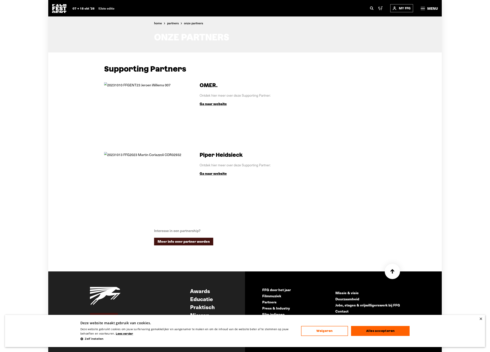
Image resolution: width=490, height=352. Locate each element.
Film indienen (273, 314)
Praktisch (202, 307)
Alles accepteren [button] (380, 331)
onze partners (193, 23)
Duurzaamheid (347, 298)
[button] (187, 339)
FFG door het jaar (276, 289)
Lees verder (124, 333)
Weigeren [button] (324, 331)
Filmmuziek (271, 295)
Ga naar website (213, 103)
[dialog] (245, 331)
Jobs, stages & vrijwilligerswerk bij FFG (367, 305)
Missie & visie (347, 292)
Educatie (201, 299)
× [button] (480, 319)
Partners (269, 302)
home (158, 23)
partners (173, 23)
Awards (200, 291)
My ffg (405, 8)
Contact (342, 311)
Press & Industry (276, 308)
